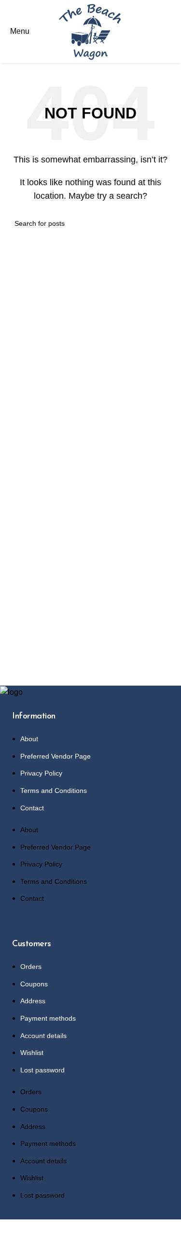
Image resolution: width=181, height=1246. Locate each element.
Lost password (42, 1070)
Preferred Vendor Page (55, 756)
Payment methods (48, 1018)
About (29, 739)
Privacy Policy (41, 773)
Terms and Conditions (53, 790)
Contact (32, 808)
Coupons (34, 984)
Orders (31, 966)
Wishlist (31, 1052)
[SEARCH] (163, 223)
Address (32, 1001)
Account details (43, 1036)
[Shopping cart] (173, 31)
